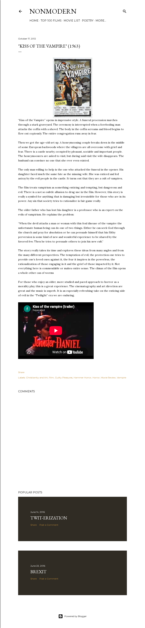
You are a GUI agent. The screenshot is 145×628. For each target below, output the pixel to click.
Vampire (121, 377)
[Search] (124, 10)
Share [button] (21, 372)
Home (34, 20)
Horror (96, 377)
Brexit (38, 572)
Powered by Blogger (75, 616)
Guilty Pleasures (63, 377)
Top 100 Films (51, 20)
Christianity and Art (37, 377)
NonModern (52, 11)
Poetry (87, 20)
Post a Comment (48, 524)
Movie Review (108, 377)
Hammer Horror (82, 377)
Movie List (72, 20)
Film (51, 377)
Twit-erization (48, 518)
